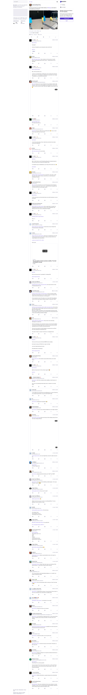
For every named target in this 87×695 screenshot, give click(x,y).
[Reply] (31, 37)
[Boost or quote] (37, 37)
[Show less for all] (57, 2)
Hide (56, 11)
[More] (55, 37)
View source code (18, 693)
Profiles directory (21, 689)
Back (31, 1)
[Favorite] (43, 37)
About (17, 689)
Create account (66, 18)
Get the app (20, 692)
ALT (42, 28)
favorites (40, 34)
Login (67, 20)
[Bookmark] (49, 37)
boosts (31, 34)
